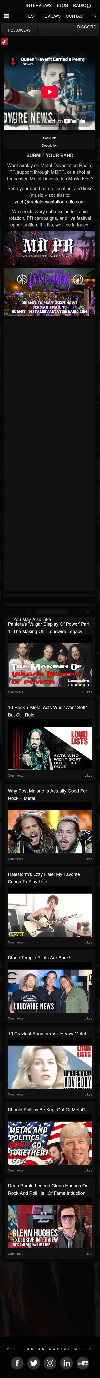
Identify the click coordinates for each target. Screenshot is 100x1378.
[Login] (88, 5)
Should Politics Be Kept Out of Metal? (47, 1109)
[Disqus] (50, 389)
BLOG (62, 5)
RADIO (79, 5)
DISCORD (86, 27)
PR (93, 16)
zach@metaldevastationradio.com (50, 201)
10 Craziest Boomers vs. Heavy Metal (47, 1033)
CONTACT (75, 16)
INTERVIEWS (39, 5)
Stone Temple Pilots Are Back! (39, 957)
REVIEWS (51, 16)
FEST (31, 16)
